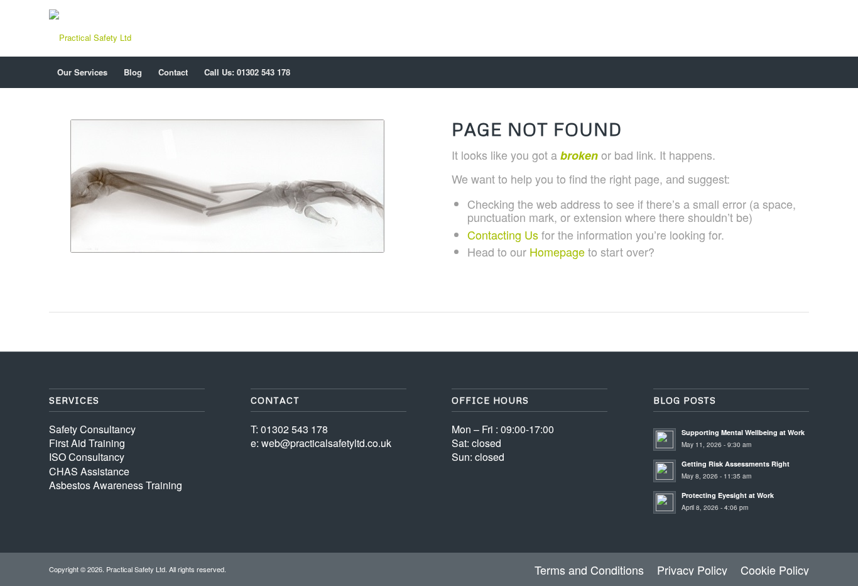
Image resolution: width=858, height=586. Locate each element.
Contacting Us (502, 234)
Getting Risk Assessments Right (736, 463)
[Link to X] (780, 28)
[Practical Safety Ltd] (90, 28)
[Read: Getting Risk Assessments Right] (664, 471)
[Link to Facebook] (761, 28)
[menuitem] (82, 72)
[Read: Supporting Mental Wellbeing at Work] (664, 439)
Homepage (557, 251)
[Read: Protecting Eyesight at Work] (664, 502)
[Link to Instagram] (799, 28)
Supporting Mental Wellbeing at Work (743, 432)
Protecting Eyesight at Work (728, 495)
